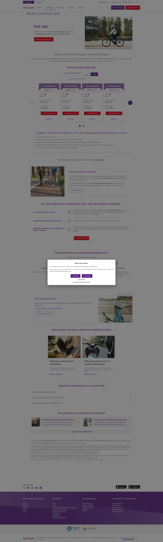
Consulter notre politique (81, 282)
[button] (87, 276)
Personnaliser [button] (81, 279)
